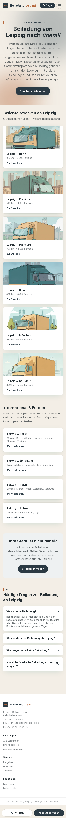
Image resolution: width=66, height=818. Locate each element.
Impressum (8, 784)
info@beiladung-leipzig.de (25, 722)
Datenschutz (9, 788)
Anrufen (19, 812)
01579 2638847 (16, 719)
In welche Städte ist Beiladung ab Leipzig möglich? (33, 664)
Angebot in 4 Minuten (33, 91)
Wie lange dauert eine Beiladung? (33, 650)
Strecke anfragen (33, 568)
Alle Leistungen (11, 740)
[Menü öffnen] (59, 5)
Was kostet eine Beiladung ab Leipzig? (33, 638)
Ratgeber (8, 762)
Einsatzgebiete (11, 744)
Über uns (8, 766)
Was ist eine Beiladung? (33, 611)
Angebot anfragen (13, 749)
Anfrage (47, 5)
